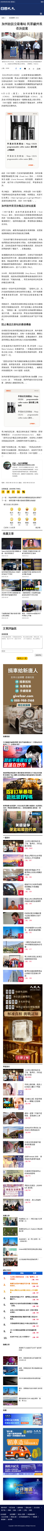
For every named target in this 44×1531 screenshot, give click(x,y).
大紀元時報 (4, 1517)
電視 (30, 1510)
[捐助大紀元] (22, 1474)
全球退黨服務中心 (24, 1517)
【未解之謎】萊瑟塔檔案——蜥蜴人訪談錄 (33, 1100)
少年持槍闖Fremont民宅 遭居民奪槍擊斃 (33, 929)
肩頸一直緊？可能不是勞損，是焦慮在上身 (33, 1114)
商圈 (9, 1510)
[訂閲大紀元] (22, 1425)
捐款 (14, 1510)
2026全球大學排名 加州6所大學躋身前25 (33, 1129)
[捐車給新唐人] (22, 733)
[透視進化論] (22, 1063)
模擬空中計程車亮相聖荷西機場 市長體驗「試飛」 (33, 886)
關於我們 (4, 1507)
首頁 (3, 18)
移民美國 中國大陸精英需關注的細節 (22, 500)
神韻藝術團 (31, 1514)
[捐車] (22, 1460)
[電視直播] (22, 1499)
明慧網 (35, 1517)
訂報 (25, 1510)
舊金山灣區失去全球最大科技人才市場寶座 (33, 857)
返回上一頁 (22, 658)
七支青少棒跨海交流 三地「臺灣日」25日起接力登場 (33, 843)
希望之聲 (13, 1517)
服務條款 (20, 1507)
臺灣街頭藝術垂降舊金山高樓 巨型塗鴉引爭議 (33, 973)
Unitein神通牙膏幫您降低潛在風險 (30, 1249)
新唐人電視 (21, 1514)
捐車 (20, 1510)
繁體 (42, 2)
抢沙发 (38, 527)
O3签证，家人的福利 (33, 1200)
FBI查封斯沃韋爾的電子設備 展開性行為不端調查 (33, 915)
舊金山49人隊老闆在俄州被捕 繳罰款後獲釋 (33, 900)
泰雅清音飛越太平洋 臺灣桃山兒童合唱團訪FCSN (33, 872)
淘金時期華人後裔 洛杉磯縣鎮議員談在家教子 (25, 497)
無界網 (10, 1519)
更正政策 (12, 1507)
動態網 (3, 1519)
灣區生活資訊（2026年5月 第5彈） (33, 1187)
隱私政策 (28, 1507)
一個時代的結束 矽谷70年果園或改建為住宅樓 (33, 944)
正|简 (38, 69)
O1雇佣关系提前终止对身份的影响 (33, 1172)
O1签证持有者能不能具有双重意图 (33, 1143)
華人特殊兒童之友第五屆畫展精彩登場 (33, 958)
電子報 (3, 1510)
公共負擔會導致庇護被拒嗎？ (29, 1259)
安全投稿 (37, 1507)
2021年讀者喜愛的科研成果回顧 (30, 1378)
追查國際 (12, 1514)
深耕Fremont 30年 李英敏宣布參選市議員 (33, 1158)
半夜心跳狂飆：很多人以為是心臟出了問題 (33, 1085)
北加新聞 (12, 18)
